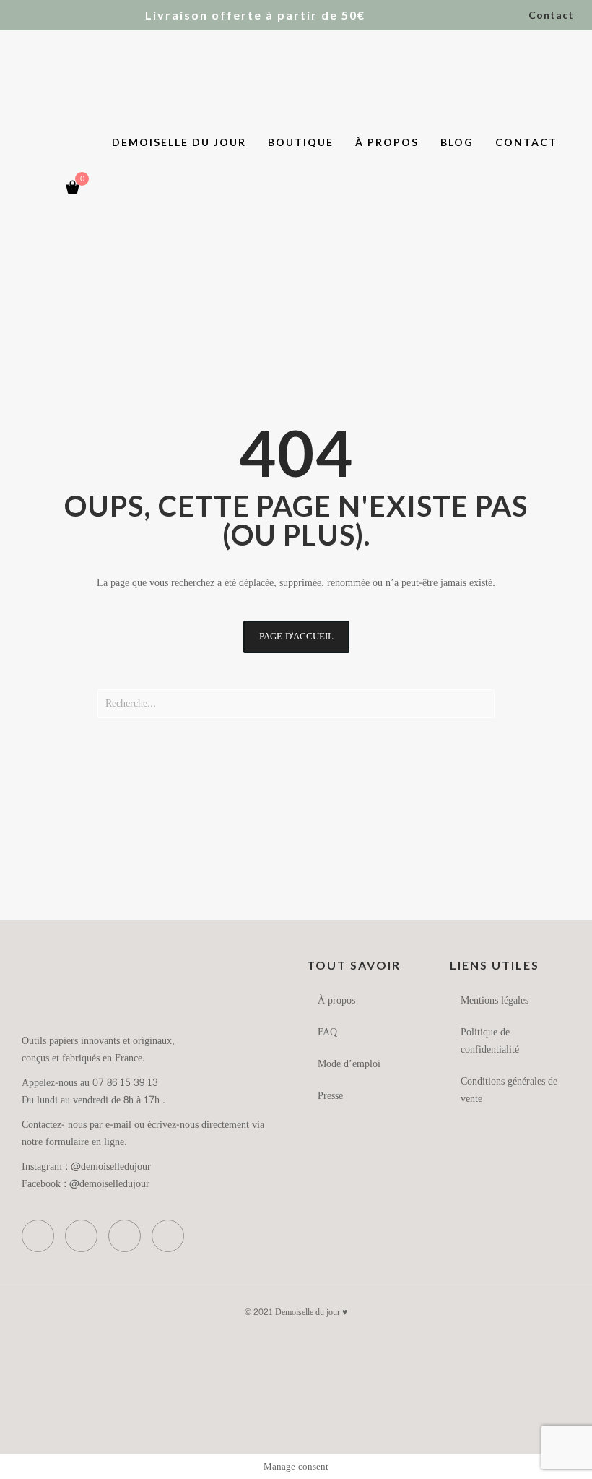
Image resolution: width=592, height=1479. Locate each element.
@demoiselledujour (111, 1166)
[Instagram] (42, 187)
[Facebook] (14, 187)
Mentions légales (494, 1000)
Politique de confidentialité (490, 1040)
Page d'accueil (296, 636)
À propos (336, 1000)
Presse (330, 1096)
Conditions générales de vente (509, 1090)
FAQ (327, 1032)
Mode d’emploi (349, 1064)
